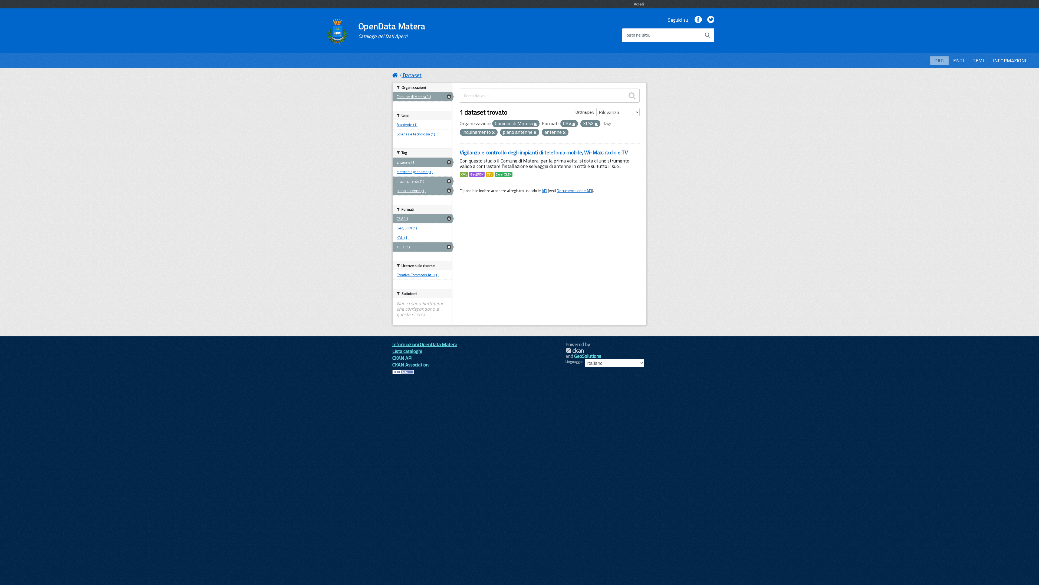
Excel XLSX (503, 174)
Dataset (412, 75)
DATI (939, 60)
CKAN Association (410, 364)
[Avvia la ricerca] (707, 35)
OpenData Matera (391, 30)
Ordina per (584, 112)
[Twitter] (710, 20)
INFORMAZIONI (1009, 60)
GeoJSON (477, 174)
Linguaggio (574, 361)
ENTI (958, 60)
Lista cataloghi (407, 351)
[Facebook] (698, 20)
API (544, 191)
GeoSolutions (587, 356)
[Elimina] (535, 124)
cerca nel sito (637, 35)
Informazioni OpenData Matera (424, 344)
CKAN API (402, 358)
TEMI (978, 60)
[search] (632, 96)
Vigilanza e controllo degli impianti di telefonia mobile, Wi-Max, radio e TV (544, 152)
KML (464, 174)
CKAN (574, 350)
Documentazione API (574, 191)
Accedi (639, 4)
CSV (489, 174)
